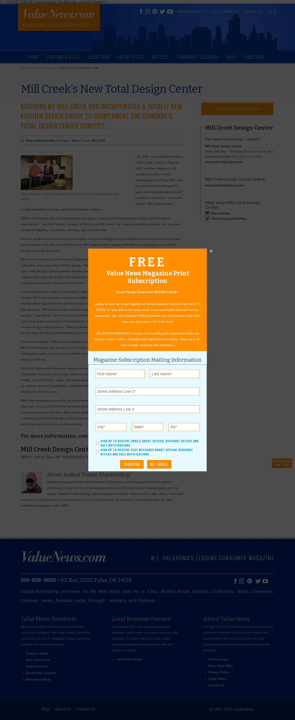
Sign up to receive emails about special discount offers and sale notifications (149, 443)
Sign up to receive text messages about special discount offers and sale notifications (146, 452)
